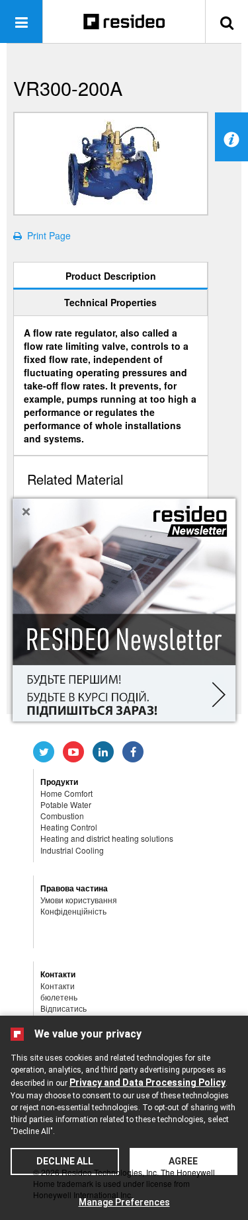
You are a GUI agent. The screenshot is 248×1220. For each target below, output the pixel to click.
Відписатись (63, 1008)
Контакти (57, 985)
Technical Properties (110, 302)
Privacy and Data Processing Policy (147, 1082)
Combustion (62, 815)
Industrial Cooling (72, 850)
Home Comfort (66, 793)
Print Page (46, 235)
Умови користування (78, 899)
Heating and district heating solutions (106, 838)
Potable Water (65, 804)
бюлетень (58, 996)
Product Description (110, 275)
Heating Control (68, 827)
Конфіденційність (73, 910)
